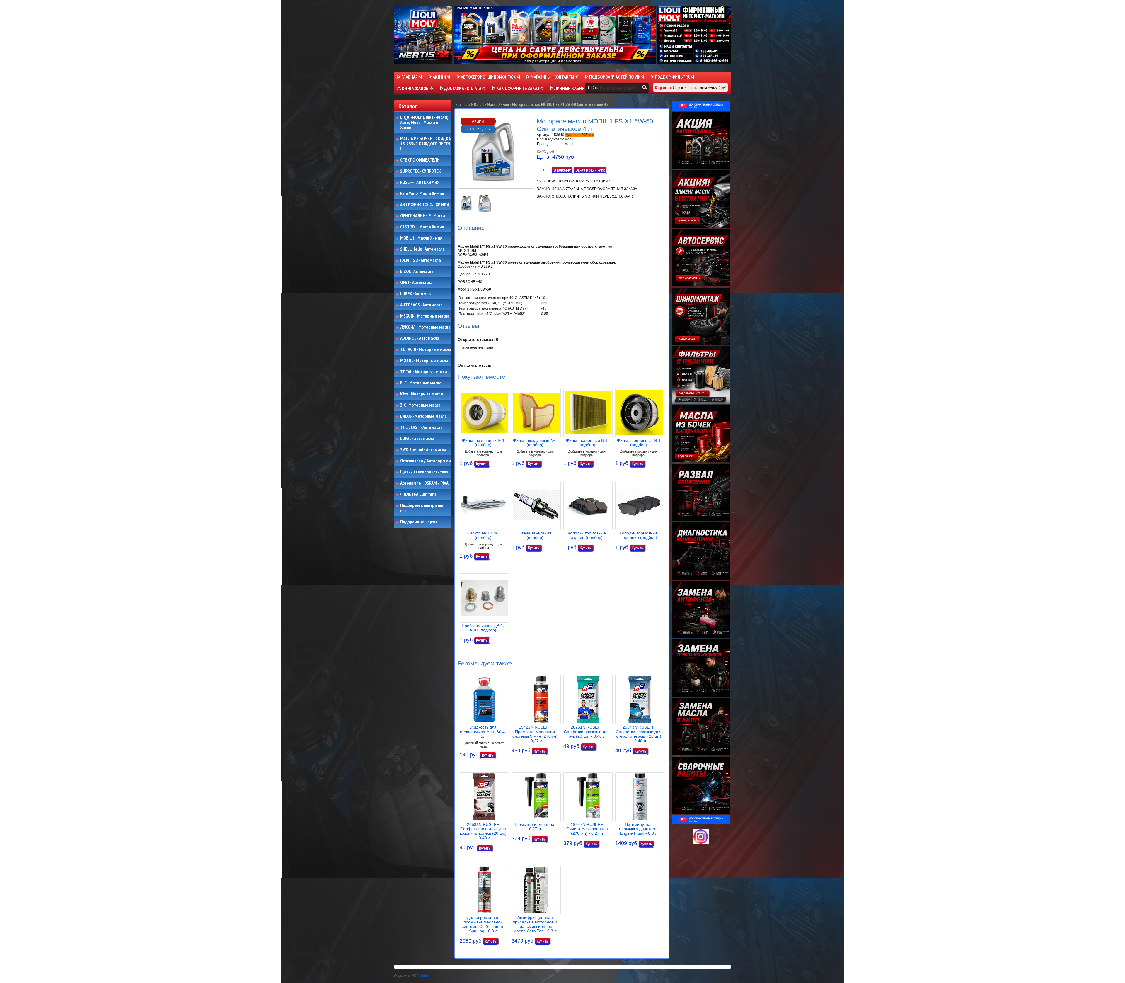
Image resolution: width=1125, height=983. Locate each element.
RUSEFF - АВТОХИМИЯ (419, 182)
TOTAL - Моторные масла (423, 371)
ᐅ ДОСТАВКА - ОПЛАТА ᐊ (463, 88)
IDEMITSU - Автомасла (420, 260)
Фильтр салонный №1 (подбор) (587, 442)
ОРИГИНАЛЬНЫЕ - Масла (422, 215)
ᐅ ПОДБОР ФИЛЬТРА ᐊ (672, 77)
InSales (424, 976)
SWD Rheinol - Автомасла (423, 449)
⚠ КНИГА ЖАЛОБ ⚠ (415, 88)
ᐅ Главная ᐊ (409, 77)
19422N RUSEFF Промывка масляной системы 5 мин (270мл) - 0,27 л (535, 734)
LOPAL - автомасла (417, 438)
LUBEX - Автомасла (417, 293)
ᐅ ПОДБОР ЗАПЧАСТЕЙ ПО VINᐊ (614, 77)
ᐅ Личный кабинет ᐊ (572, 88)
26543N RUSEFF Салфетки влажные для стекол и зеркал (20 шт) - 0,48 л (639, 734)
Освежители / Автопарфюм (425, 461)
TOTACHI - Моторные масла (425, 349)
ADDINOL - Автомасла (419, 338)
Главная (461, 104)
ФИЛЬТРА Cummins (418, 494)
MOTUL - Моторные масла (424, 360)
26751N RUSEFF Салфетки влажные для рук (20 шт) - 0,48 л (587, 731)
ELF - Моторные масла (421, 383)
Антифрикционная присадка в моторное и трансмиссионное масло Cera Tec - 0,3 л (535, 924)
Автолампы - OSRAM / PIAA (424, 483)
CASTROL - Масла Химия (422, 227)
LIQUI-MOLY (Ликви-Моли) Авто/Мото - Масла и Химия (424, 122)
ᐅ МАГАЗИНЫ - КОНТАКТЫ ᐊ (552, 77)
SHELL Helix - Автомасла (422, 249)
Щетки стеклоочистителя (424, 472)
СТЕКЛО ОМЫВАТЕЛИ (419, 160)
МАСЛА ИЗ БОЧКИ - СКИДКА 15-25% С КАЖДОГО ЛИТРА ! (425, 144)
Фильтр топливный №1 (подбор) (639, 442)
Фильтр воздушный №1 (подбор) (535, 442)
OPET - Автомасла (416, 282)
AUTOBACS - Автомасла (421, 305)
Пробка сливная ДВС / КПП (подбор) (483, 627)
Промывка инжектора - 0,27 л (535, 826)
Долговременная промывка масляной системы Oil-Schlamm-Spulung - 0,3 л (483, 924)
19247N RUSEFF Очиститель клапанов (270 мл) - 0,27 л (587, 829)
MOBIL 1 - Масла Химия (421, 238)
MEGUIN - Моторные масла (424, 316)
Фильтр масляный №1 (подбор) (483, 442)
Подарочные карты (418, 521)
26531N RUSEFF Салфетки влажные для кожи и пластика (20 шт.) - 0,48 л (483, 831)
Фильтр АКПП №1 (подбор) (483, 535)
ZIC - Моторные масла (420, 405)
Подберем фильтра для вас (422, 508)
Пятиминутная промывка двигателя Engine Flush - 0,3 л (639, 829)
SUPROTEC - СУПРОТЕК (420, 171)
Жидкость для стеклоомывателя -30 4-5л (483, 731)
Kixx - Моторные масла (421, 394)
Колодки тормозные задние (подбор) (587, 535)
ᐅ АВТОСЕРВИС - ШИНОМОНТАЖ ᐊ (488, 77)
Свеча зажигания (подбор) (535, 535)
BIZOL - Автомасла (417, 271)
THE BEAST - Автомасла (421, 427)
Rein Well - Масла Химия (422, 193)
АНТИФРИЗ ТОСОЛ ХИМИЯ (424, 204)
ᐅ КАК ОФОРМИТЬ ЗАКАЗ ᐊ (518, 88)
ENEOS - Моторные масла (423, 416)
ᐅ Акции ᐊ (439, 77)
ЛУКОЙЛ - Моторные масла (425, 327)
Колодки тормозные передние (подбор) (639, 535)
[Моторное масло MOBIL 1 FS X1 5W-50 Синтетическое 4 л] (467, 211)
